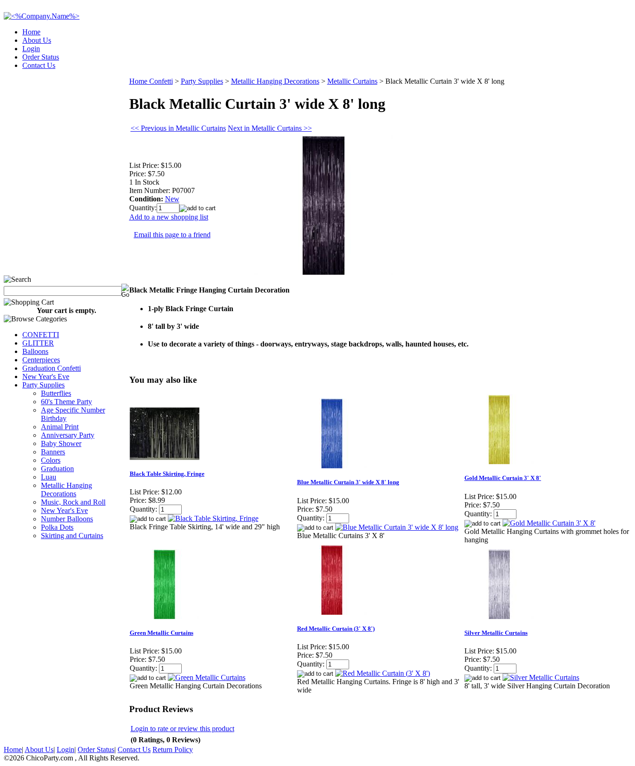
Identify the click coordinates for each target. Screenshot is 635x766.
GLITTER (38, 343)
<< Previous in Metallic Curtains (178, 128)
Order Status (40, 57)
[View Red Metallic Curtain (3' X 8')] (382, 673)
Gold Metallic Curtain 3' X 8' (502, 477)
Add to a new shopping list (168, 217)
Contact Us (38, 65)
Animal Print (60, 427)
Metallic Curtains (352, 81)
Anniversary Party (67, 435)
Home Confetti (151, 81)
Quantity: (143, 208)
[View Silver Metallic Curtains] (541, 677)
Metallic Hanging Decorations (66, 489)
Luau (48, 477)
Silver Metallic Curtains (496, 632)
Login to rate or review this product (182, 729)
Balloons (35, 351)
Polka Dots (57, 527)
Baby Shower (61, 443)
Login (31, 49)
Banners (53, 452)
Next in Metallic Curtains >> (270, 128)
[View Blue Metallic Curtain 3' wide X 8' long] (396, 527)
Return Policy (172, 749)
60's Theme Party (66, 402)
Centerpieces (41, 360)
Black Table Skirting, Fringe (167, 473)
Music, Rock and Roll (73, 502)
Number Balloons (67, 519)
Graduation (57, 469)
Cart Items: (547, 63)
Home (31, 32)
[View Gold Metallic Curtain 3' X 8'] (549, 523)
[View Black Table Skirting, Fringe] (213, 518)
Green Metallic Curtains (161, 632)
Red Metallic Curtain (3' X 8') (336, 628)
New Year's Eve (45, 376)
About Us (36, 40)
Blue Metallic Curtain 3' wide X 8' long (348, 482)
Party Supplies (43, 385)
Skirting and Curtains (72, 536)
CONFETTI (40, 335)
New (172, 199)
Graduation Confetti (51, 368)
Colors (50, 460)
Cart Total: (598, 63)
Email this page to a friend (172, 235)
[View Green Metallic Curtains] (206, 677)
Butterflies (56, 393)
